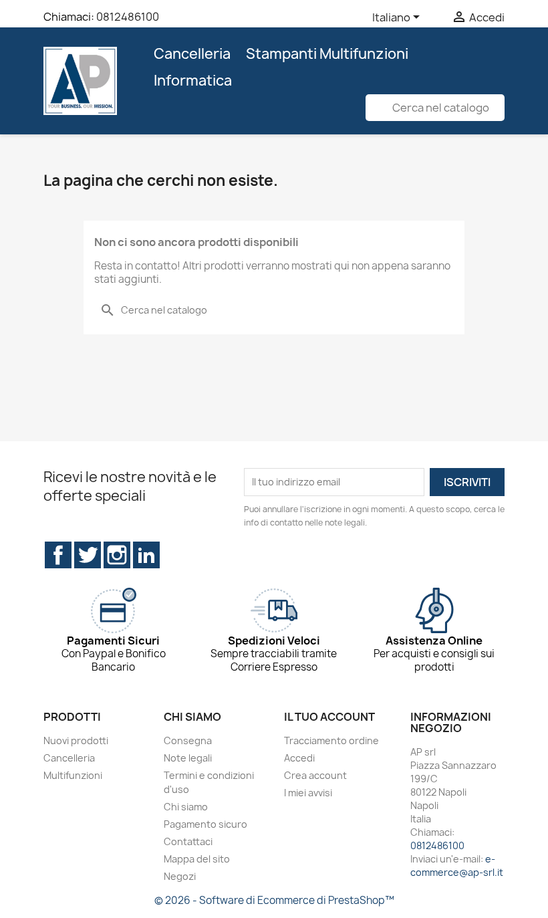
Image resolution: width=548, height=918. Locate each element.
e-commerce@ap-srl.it (456, 865)
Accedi (299, 758)
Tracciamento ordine (331, 740)
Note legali (188, 758)
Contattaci (188, 841)
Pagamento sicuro (205, 824)
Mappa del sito (197, 858)
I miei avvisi (308, 792)
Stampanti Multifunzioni (327, 54)
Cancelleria (192, 54)
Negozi (180, 876)
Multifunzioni (72, 775)
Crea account (315, 775)
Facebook (58, 555)
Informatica (193, 80)
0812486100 (127, 16)
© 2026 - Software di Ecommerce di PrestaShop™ (274, 900)
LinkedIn (146, 555)
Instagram (117, 555)
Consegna (188, 740)
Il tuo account (329, 716)
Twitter (87, 555)
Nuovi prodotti (75, 740)
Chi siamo (186, 806)
